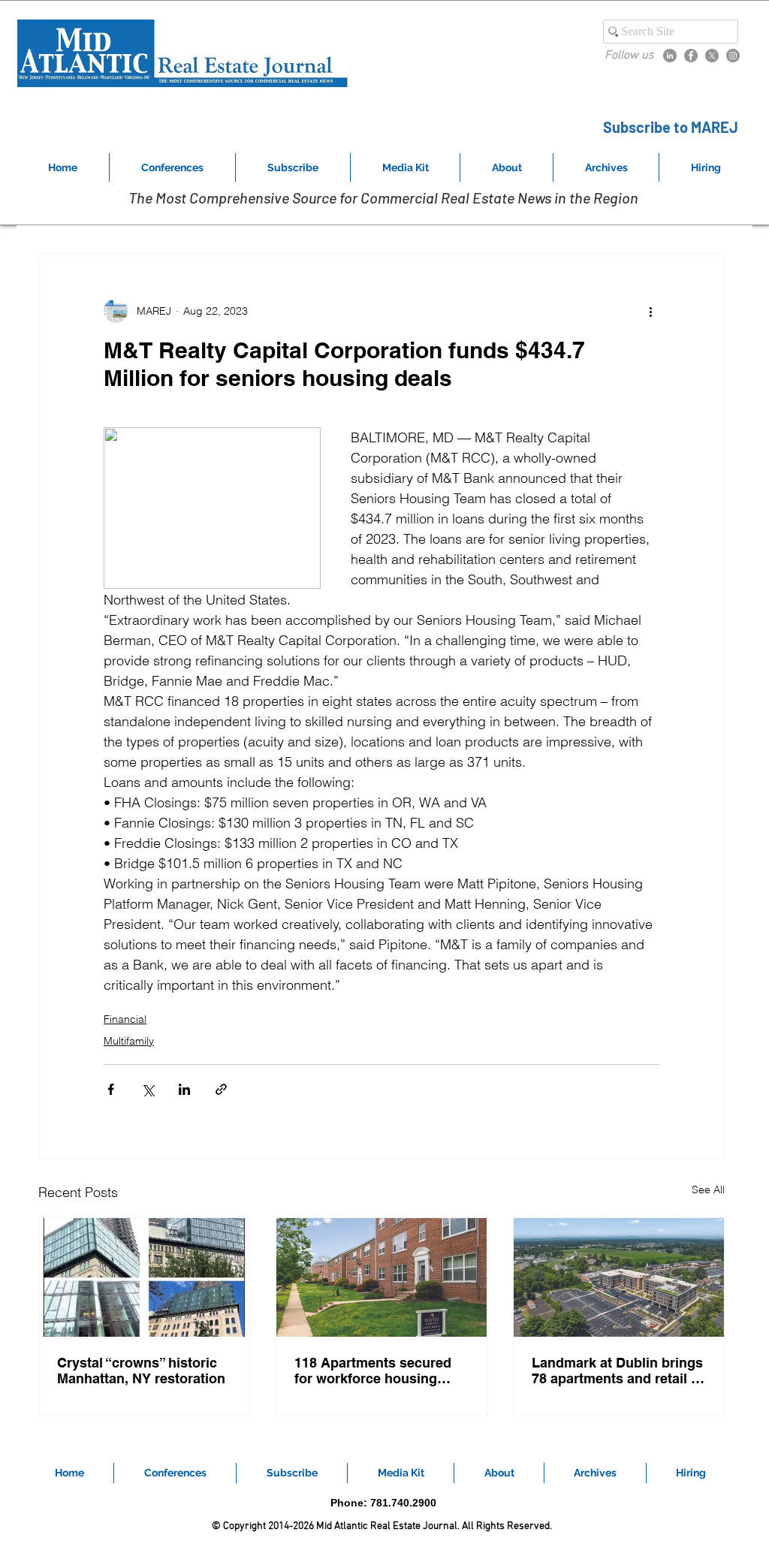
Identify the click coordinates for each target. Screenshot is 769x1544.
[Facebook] (691, 55)
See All (708, 1189)
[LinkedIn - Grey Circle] (670, 55)
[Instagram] (733, 55)
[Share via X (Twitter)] (147, 1089)
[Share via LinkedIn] (184, 1089)
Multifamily (129, 1041)
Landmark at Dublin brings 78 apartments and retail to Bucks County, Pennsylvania (618, 1370)
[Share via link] (221, 1089)
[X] (712, 55)
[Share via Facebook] (111, 1089)
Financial (125, 1019)
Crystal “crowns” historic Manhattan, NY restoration (141, 1370)
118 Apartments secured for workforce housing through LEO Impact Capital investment (372, 1370)
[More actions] (650, 311)
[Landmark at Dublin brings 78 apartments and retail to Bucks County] (619, 1277)
